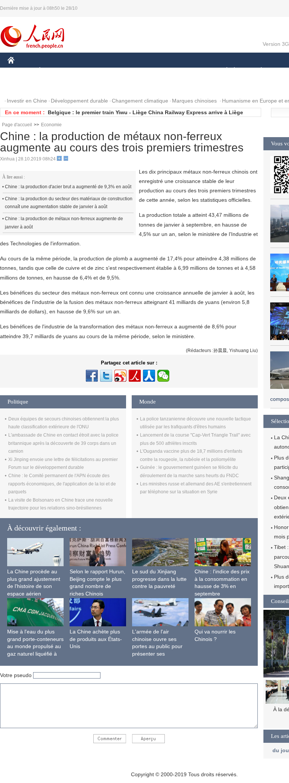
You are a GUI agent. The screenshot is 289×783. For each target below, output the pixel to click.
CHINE (20, 71)
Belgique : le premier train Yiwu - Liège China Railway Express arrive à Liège (145, 112)
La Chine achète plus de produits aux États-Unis (96, 639)
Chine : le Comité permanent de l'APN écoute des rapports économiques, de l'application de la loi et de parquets (62, 483)
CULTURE (189, 71)
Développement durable (79, 101)
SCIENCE (154, 71)
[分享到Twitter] (106, 376)
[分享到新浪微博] (120, 376)
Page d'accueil (17, 124)
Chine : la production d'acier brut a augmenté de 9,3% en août (68, 186)
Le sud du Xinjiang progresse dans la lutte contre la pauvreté (159, 578)
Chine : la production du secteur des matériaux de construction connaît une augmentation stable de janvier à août (68, 203)
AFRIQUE (121, 71)
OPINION (24, 86)
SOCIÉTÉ (223, 71)
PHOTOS (56, 86)
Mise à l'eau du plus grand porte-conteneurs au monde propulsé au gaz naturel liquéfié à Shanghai (35, 646)
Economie (51, 124)
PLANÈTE (257, 71)
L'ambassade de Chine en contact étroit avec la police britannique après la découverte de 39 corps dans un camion (63, 443)
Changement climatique (140, 101)
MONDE (89, 71)
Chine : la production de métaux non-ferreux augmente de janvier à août (64, 223)
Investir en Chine (27, 101)
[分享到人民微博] (135, 376)
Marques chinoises (194, 101)
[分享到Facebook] (92, 376)
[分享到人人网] (149, 376)
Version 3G (276, 44)
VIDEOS (87, 86)
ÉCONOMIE (54, 71)
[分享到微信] (163, 376)
